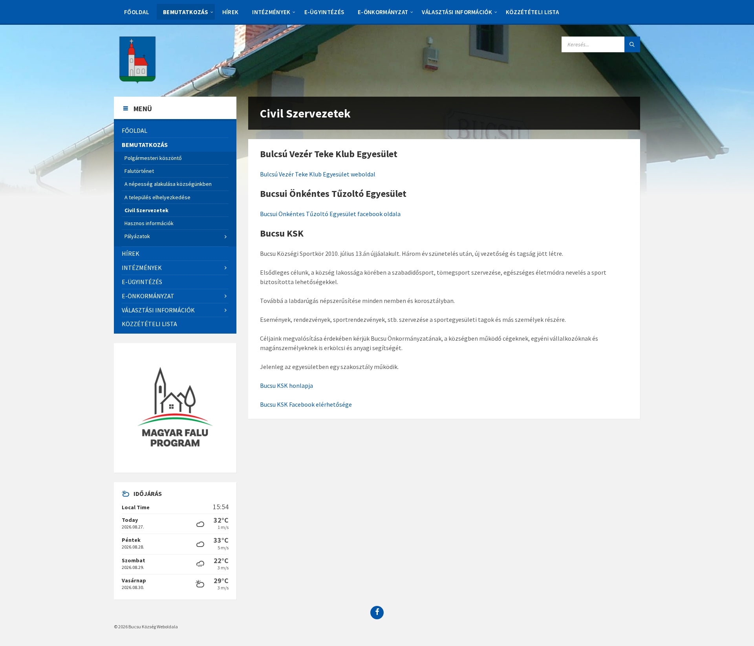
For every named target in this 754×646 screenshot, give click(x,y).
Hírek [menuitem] (230, 12)
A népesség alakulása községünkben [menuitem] (168, 183)
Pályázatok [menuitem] (137, 236)
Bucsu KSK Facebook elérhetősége (306, 404)
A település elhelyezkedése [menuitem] (157, 197)
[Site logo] (137, 81)
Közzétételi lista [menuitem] (532, 12)
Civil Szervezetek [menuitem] (146, 210)
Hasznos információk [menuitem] (149, 223)
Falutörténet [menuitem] (139, 170)
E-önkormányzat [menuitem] (383, 12)
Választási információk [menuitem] (457, 12)
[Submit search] (632, 44)
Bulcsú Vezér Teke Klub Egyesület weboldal (317, 174)
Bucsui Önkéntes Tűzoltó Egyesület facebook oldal (328, 214)
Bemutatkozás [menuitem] (186, 12)
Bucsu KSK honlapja (286, 385)
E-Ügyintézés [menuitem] (324, 12)
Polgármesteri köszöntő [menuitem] (153, 158)
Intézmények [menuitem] (271, 12)
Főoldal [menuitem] (136, 12)
